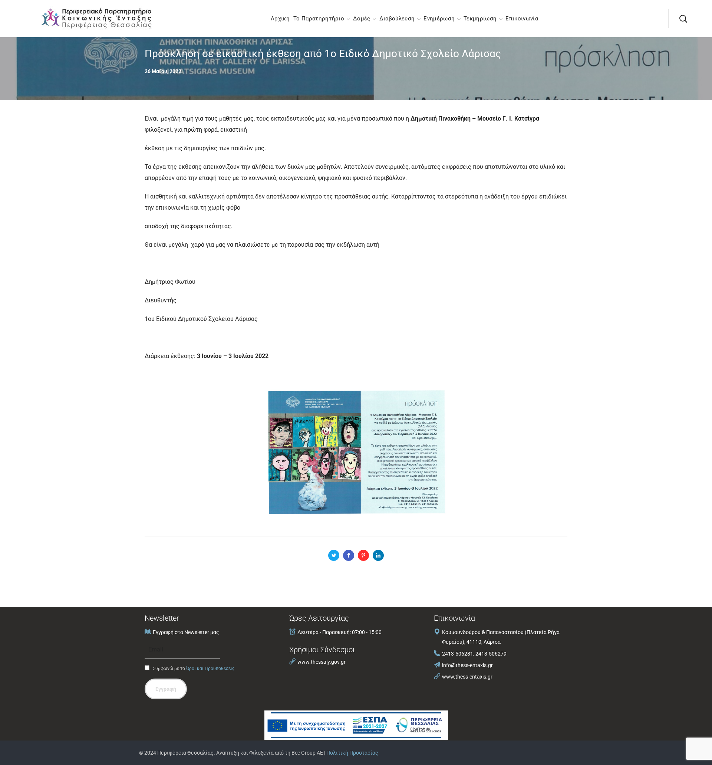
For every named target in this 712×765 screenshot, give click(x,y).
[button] (683, 18)
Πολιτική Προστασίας (352, 753)
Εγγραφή (165, 689)
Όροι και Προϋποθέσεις (210, 668)
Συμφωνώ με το (193, 668)
